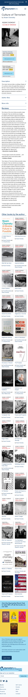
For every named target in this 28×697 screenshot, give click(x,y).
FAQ (17, 691)
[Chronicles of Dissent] (7, 351)
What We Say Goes (6, 263)
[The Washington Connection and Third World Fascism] (20, 529)
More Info (5, 103)
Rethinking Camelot (19, 464)
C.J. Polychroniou (6, 241)
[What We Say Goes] (7, 252)
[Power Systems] (7, 277)
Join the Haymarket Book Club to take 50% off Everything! (14, 2)
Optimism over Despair (18, 388)
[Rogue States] (7, 427)
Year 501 (4, 516)
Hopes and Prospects (7, 594)
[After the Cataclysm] (7, 529)
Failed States (18, 288)
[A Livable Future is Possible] (7, 225)
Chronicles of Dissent (7, 363)
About (17, 689)
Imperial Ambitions (19, 263)
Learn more (6, 658)
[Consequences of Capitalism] (7, 376)
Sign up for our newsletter (7, 673)
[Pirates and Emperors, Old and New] (20, 479)
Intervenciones (18, 594)
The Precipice (18, 363)
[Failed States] (20, 277)
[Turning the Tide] (7, 403)
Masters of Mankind (7, 568)
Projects (2, 691)
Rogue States (5, 438)
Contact (18, 693)
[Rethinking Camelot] (20, 453)
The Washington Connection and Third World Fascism (20, 541)
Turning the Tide (6, 415)
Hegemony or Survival (20, 313)
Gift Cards (19, 685)
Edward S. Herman (6, 544)
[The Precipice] (20, 351)
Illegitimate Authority (7, 337)
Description (6, 81)
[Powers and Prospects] (20, 403)
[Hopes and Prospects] (7, 582)
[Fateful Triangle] (20, 505)
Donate (18, 687)
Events (2, 687)
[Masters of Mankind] (7, 557)
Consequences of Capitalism (6, 388)
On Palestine (5, 491)
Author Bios (6, 98)
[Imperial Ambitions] (20, 252)
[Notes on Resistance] (20, 326)
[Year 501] (7, 505)
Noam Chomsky (9, 17)
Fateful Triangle (19, 516)
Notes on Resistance (20, 337)
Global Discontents (6, 313)
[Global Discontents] (7, 302)
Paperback (5, 51)
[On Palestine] (7, 479)
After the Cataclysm (7, 540)
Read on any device (6, 76)
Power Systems (6, 288)
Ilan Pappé (4, 495)
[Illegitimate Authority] (7, 326)
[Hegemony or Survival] (20, 302)
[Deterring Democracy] (20, 225)
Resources (3, 689)
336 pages (10, 51)
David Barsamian (20, 265)
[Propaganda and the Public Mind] (7, 453)
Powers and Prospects (20, 415)
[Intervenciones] (20, 582)
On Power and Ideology (18, 439)
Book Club (3, 693)
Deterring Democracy (20, 236)
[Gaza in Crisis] (20, 557)
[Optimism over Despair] (20, 376)
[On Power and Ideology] (20, 427)
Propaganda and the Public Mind (7, 464)
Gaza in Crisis (18, 568)
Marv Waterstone (6, 393)
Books (2, 685)
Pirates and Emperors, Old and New (20, 491)
